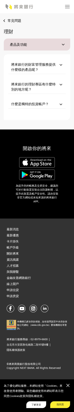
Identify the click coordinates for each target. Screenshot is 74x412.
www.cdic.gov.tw (40, 325)
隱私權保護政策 (16, 350)
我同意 (60, 404)
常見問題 (14, 20)
